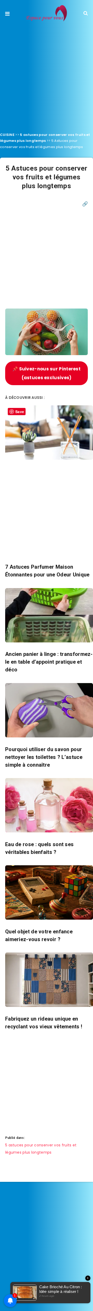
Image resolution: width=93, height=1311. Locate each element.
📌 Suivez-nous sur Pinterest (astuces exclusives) (46, 373)
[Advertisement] (46, 75)
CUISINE (7, 134)
